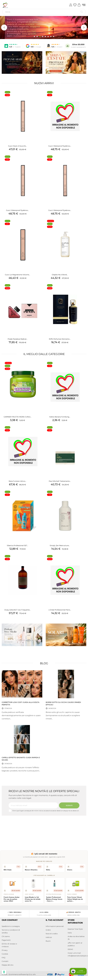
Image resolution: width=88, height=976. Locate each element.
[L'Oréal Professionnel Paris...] (83, 559)
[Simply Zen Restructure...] (83, 495)
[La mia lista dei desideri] (75, 5)
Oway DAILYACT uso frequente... (17, 610)
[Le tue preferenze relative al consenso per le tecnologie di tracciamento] (4, 972)
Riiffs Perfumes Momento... (60, 339)
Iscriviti (69, 805)
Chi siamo (6, 936)
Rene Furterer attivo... (17, 481)
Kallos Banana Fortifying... (59, 417)
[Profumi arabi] (22, 62)
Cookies (5, 954)
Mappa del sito (7, 965)
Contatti (5, 961)
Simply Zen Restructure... (60, 545)
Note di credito (52, 934)
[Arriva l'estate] (66, 62)
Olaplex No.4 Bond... (60, 275)
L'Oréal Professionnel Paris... (60, 610)
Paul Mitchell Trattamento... (60, 481)
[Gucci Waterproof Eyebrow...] (83, 95)
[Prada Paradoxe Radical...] (40, 288)
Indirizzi (49, 937)
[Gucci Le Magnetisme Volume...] (40, 224)
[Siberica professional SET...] (40, 495)
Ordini (48, 930)
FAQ (3, 958)
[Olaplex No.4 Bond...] (83, 224)
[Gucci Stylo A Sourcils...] (40, 95)
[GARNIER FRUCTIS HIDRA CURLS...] (40, 366)
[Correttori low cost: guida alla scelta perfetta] (22, 684)
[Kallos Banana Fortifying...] (83, 366)
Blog (44, 663)
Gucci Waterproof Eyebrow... (59, 146)
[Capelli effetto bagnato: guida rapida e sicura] (22, 739)
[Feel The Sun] (66, 635)
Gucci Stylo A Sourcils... (17, 146)
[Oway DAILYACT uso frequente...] (40, 559)
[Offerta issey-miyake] (22, 635)
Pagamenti (6, 940)
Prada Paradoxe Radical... (17, 339)
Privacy (4, 950)
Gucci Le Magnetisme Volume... (17, 275)
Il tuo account (54, 920)
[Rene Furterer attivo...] (40, 430)
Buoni (48, 941)
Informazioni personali (55, 926)
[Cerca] (81, 12)
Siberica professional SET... (17, 545)
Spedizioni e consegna (11, 926)
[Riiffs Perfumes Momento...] (83, 288)
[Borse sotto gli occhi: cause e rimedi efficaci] (66, 684)
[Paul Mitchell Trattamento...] (83, 430)
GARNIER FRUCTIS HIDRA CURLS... (17, 417)
